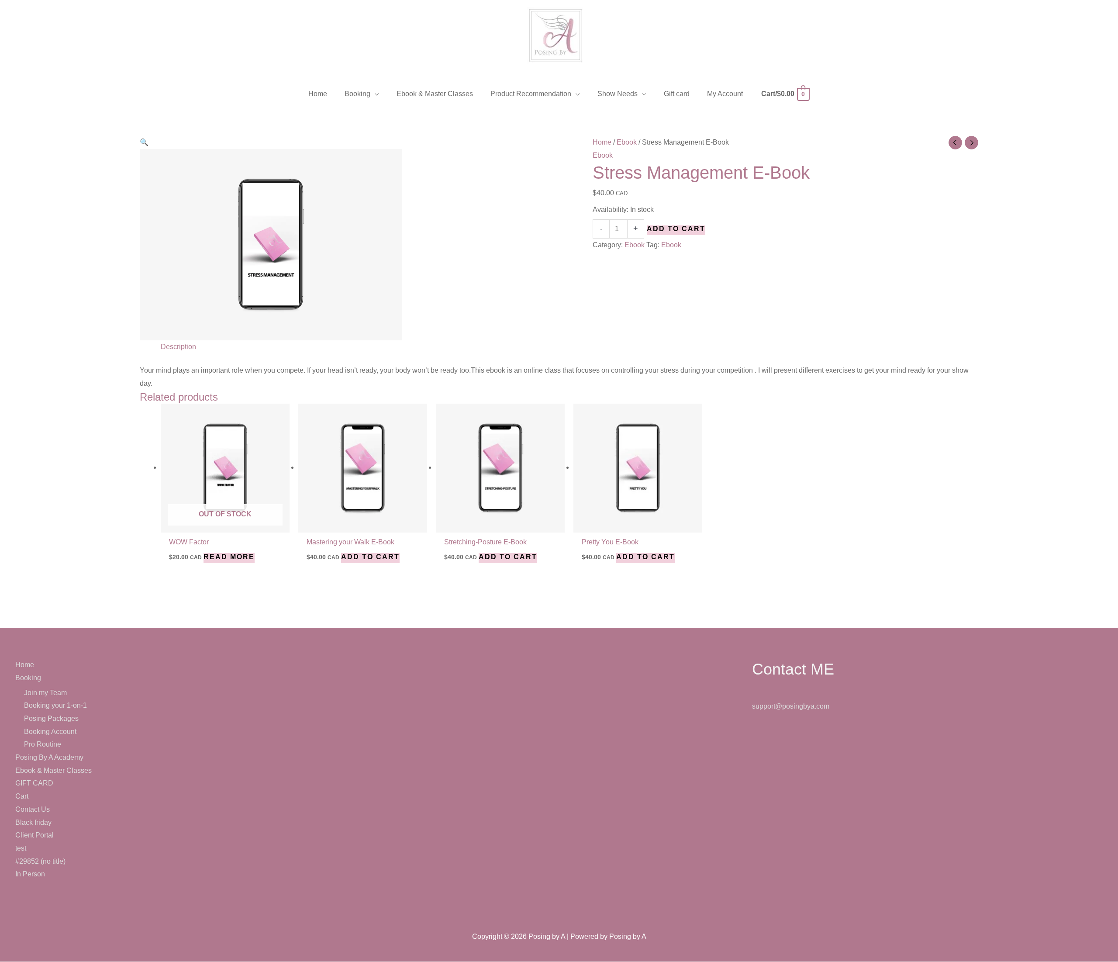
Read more (229, 557)
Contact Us (32, 809)
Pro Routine (42, 744)
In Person (30, 874)
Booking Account (50, 731)
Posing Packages (51, 718)
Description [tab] (178, 346)
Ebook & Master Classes (53, 770)
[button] (144, 142)
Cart (21, 796)
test (20, 848)
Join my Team (45, 692)
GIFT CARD (34, 783)
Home (602, 142)
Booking (28, 678)
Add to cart (676, 228)
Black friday (33, 822)
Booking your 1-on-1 (55, 705)
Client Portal (34, 835)
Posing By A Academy (49, 757)
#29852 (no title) (40, 861)
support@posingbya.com (790, 706)
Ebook (627, 142)
